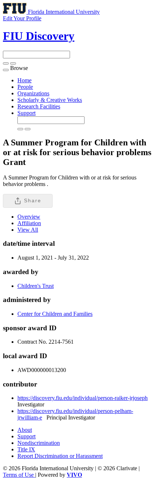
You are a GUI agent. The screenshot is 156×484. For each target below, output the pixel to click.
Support (26, 113)
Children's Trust (35, 286)
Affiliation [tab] (29, 223)
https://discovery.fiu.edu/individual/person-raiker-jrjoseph (82, 398)
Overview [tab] (28, 217)
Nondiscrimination (38, 443)
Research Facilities (38, 106)
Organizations (33, 93)
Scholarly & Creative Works (49, 100)
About (24, 430)
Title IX (26, 449)
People (25, 87)
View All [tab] (27, 230)
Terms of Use (19, 475)
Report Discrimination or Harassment (60, 456)
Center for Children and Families (55, 314)
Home (24, 80)
